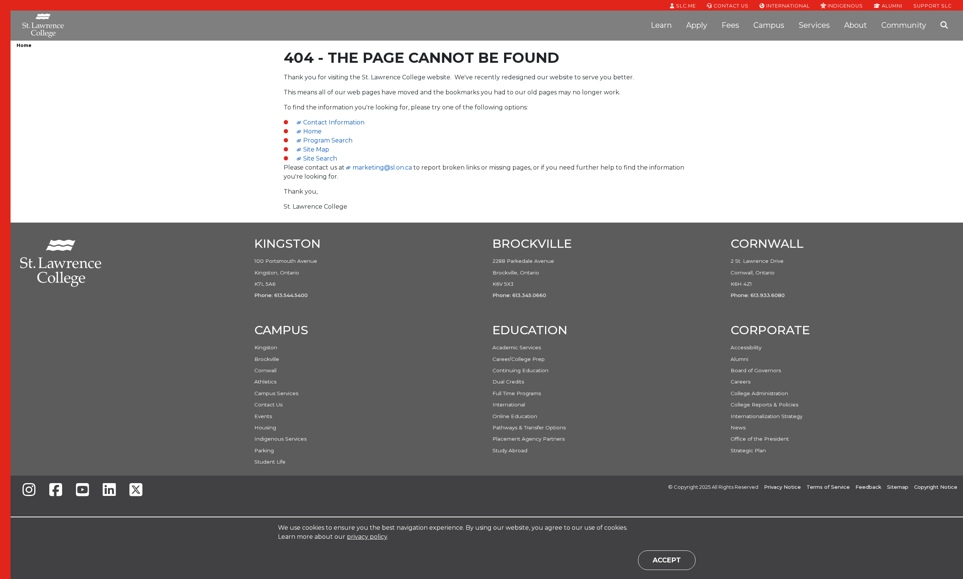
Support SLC (932, 6)
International (787, 6)
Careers (740, 382)
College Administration (759, 393)
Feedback (868, 487)
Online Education (514, 416)
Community (903, 25)
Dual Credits (508, 382)
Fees (730, 25)
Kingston (265, 347)
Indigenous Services (280, 439)
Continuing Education (520, 370)
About (855, 25)
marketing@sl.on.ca (382, 167)
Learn (661, 25)
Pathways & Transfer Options (529, 427)
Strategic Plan (748, 450)
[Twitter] (136, 490)
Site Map (316, 149)
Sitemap (897, 487)
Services (814, 25)
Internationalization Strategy (766, 416)
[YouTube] (82, 490)
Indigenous (844, 6)
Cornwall (265, 370)
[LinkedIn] (109, 490)
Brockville (266, 359)
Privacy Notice (782, 487)
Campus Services (276, 393)
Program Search (327, 140)
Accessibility (746, 347)
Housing (265, 427)
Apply (696, 25)
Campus (768, 25)
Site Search (320, 158)
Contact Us (730, 6)
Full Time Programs (516, 393)
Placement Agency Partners (528, 439)
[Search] (944, 26)
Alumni (891, 6)
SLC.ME (685, 6)
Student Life (270, 462)
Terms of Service (828, 487)
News (738, 427)
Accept (667, 560)
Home (24, 45)
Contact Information (334, 122)
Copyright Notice (935, 487)
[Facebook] (55, 490)
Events (263, 416)
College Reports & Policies (764, 405)
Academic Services (516, 347)
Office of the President (760, 439)
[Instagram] (29, 490)
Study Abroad (509, 450)
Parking (264, 450)
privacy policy (367, 536)
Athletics (265, 382)
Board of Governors (756, 370)
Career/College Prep (518, 359)
